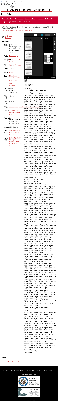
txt (18, 361)
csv (3, 361)
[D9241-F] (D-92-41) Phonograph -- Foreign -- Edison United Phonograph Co (15, 141)
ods (11, 361)
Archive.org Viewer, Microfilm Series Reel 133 (15, 132)
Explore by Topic (30, 19)
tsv (15, 361)
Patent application (14, 80)
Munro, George (13, 56)
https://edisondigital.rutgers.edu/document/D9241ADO (18, 30)
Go (42, 35)
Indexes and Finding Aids (45, 19)
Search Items (19, 19)
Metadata (8, 38)
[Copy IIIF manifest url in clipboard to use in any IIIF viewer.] (25, 80)
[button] (41, 39)
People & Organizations (9, 22)
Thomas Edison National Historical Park (14, 112)
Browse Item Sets (7, 19)
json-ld (7, 361)
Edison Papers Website (25, 22)
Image (33, 34)
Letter (11, 72)
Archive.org (8, 36)
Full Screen (53, 77)
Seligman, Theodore (15, 65)
